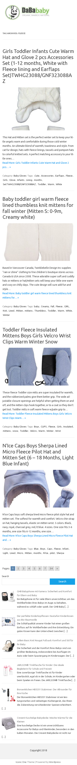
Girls (5, 180)
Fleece (69, 175)
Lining (29, 180)
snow (15, 431)
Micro (20, 553)
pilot (52, 553)
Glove (12, 180)
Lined (11, 310)
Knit (5, 310)
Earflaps (59, 175)
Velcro (33, 431)
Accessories (47, 175)
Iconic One (21, 762)
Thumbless (40, 310)
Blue (36, 548)
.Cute (36, 175)
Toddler (42, 184)
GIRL (66, 306)
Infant (65, 548)
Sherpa (60, 553)
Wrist (58, 431)
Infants (20, 180)
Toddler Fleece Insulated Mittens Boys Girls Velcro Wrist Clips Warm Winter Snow (37, 335)
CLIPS (44, 426)
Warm (51, 184)
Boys (36, 426)
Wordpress (55, 762)
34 (51, 568)
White (59, 184)
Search (5, 576)
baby (36, 306)
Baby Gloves (20, 175)
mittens (29, 310)
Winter (6, 315)
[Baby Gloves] (38, 20)
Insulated (68, 426)
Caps (49, 548)
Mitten (19, 310)
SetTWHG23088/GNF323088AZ (19, 184)
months (38, 180)
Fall (52, 306)
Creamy (45, 306)
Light (5, 553)
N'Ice (45, 553)
